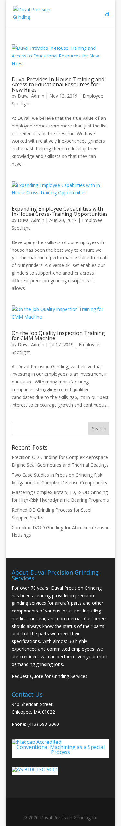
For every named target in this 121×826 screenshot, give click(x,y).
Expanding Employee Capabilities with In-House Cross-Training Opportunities (60, 211)
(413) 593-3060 (43, 724)
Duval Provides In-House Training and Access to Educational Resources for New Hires (58, 84)
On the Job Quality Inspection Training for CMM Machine (58, 336)
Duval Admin (31, 96)
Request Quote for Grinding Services (49, 676)
